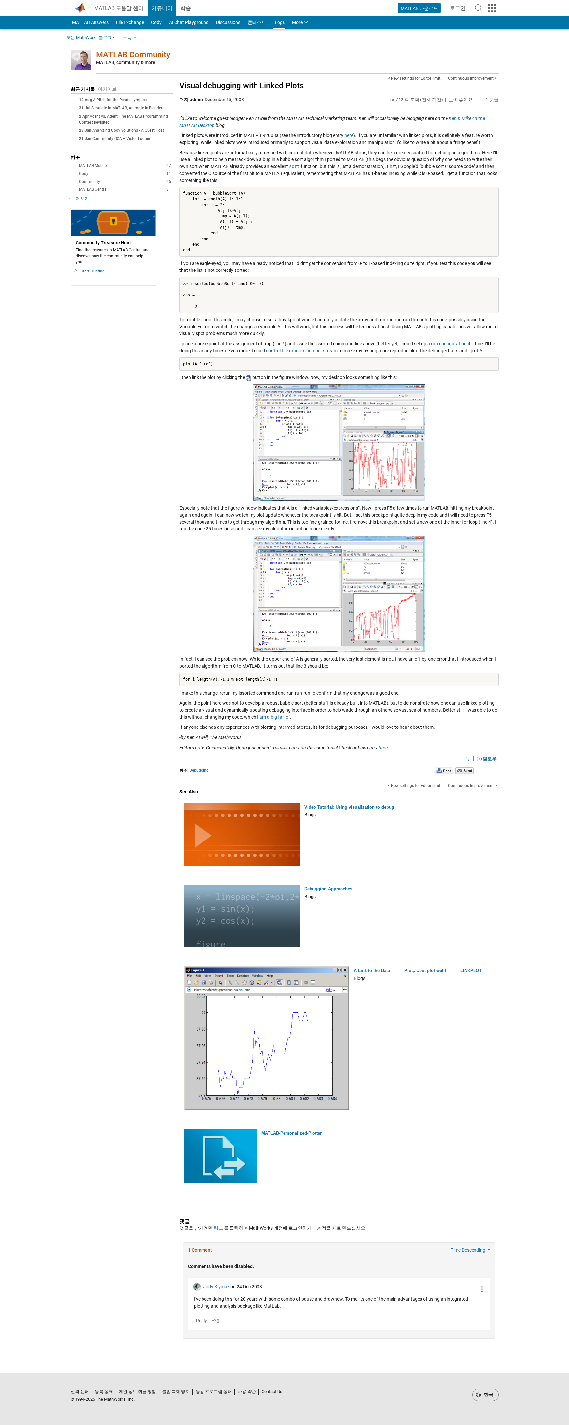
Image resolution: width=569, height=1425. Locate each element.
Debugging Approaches (328, 888)
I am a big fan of (273, 717)
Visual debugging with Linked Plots (241, 85)
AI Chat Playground (189, 22)
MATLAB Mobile (125, 165)
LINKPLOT (471, 970)
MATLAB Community (133, 54)
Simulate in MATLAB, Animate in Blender (126, 108)
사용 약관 (247, 1391)
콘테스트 (257, 22)
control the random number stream (302, 350)
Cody (156, 22)
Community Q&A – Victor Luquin (121, 138)
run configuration (449, 343)
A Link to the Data (372, 970)
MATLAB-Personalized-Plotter (291, 1133)
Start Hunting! (93, 271)
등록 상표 (104, 1391)
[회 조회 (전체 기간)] (392, 100)
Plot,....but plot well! (425, 970)
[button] (478, 8)
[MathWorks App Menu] (492, 8)
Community (125, 181)
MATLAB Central (125, 189)
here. (384, 747)
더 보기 (82, 198)
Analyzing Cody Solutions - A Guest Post (128, 130)
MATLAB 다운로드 (419, 8)
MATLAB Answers (90, 22)
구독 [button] (127, 37)
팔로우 (489, 758)
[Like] (467, 758)
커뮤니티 (162, 8)
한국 (488, 1395)
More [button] (297, 22)
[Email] (464, 770)
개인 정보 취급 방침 (137, 1391)
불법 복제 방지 (176, 1391)
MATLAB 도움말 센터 (119, 8)
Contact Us (272, 1391)
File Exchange (130, 22)
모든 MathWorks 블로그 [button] (89, 37)
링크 (218, 1228)
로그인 (460, 10)
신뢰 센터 (80, 1391)
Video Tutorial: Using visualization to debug (349, 807)
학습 (185, 8)
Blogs (279, 22)
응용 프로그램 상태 (214, 1391)
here (348, 135)
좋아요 (463, 99)
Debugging (199, 770)
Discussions (228, 22)
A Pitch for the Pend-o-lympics (120, 100)
